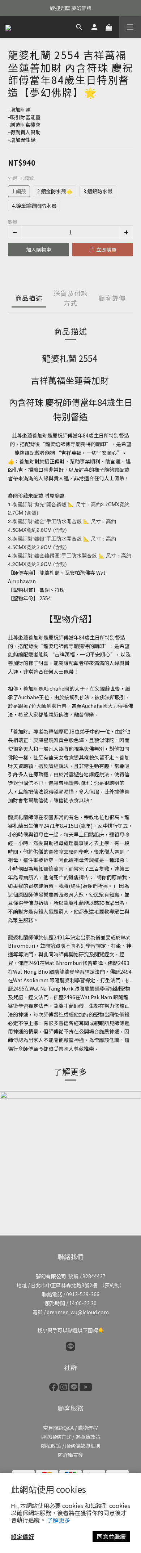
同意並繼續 (111, 1536)
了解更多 (58, 1520)
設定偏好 (22, 1536)
